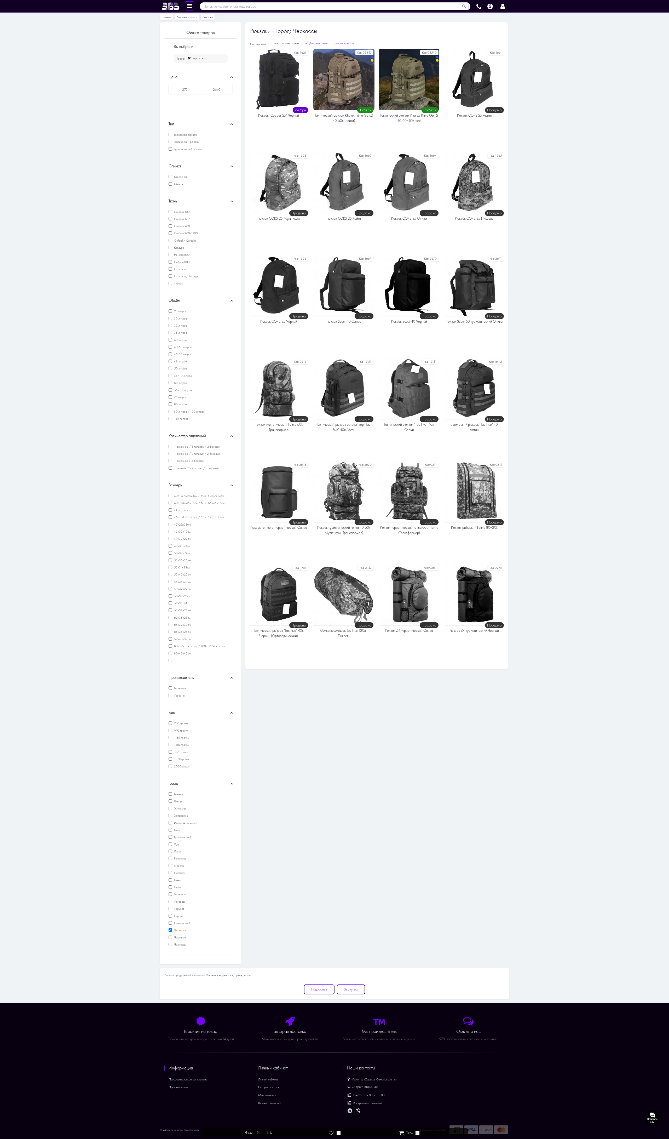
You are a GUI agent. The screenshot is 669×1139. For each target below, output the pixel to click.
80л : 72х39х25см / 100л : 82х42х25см (199, 646)
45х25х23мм (182, 524)
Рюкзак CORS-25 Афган (474, 115)
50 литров (180, 368)
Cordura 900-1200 (185, 233)
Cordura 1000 (182, 212)
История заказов (268, 1087)
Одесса (178, 866)
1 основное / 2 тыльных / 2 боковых (196, 453)
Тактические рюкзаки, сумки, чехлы (228, 975)
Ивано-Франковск (185, 823)
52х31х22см (181, 567)
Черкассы (197, 58)
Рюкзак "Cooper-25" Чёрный (278, 115)
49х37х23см (181, 546)
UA (269, 1133)
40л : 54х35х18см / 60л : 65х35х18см (198, 503)
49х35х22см (182, 538)
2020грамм (181, 766)
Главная (166, 17)
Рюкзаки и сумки (186, 17)
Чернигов (179, 937)
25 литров (180, 311)
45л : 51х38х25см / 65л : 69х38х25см (198, 517)
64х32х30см (182, 625)
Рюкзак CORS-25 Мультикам (279, 218)
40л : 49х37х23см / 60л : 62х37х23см (198, 496)
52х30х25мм (182, 560)
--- (175, 660)
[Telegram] (350, 1111)
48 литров (180, 361)
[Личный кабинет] (502, 6)
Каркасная (180, 177)
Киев (176, 830)
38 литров (180, 332)
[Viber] (358, 1111)
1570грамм (180, 752)
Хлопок (178, 283)
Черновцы (179, 944)
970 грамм (180, 730)
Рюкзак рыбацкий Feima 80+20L (474, 527)
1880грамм (181, 759)
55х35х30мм (182, 582)
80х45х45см (182, 653)
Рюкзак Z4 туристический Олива (409, 630)
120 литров (180, 418)
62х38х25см (182, 617)
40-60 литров (182, 347)
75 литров (180, 397)
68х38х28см (182, 632)
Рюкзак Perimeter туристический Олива (278, 527)
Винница (178, 794)
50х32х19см (181, 553)
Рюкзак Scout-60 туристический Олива (474, 321)
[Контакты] (479, 6)
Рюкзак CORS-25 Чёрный (278, 321)
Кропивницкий (182, 837)
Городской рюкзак (185, 134)
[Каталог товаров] (189, 6)
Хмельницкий (181, 923)
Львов (177, 851)
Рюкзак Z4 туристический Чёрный (474, 630)
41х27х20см (182, 510)
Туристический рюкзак (187, 149)
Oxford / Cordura (184, 240)
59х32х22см (182, 589)
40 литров (180, 340)
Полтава (178, 873)
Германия (179, 688)
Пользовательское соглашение (188, 1079)
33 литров (180, 325)
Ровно (177, 880)
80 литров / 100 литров (189, 411)
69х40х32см (182, 639)
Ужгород (178, 901)
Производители (178, 1087)
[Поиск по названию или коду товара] (464, 6)
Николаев (179, 858)
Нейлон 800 (181, 262)
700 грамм (180, 723)
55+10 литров (182, 376)
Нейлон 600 (181, 255)
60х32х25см (182, 596)
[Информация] (490, 6)
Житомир (179, 808)
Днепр (177, 801)
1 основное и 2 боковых (188, 461)
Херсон (178, 916)
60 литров (180, 383)
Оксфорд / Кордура (186, 276)
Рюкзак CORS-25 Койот (344, 218)
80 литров (180, 404)
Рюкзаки (208, 17)
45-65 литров (182, 354)
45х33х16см (182, 531)
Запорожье (180, 815)
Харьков (178, 908)
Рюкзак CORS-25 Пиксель (474, 218)
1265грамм (181, 745)
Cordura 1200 (182, 219)
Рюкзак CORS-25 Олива (409, 218)
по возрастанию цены (286, 43)
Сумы (177, 887)
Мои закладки (267, 1095)
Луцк (176, 844)
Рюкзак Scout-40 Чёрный (409, 321)
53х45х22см (182, 574)
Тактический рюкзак (186, 142)
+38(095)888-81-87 (365, 1087)
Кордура (178, 247)
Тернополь (180, 894)
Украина (178, 695)
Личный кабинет (268, 1079)
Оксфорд (179, 269)
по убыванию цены (316, 43)
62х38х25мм (182, 610)
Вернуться (351, 989)
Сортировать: (258, 44)
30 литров (180, 318)
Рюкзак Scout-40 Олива (344, 321)
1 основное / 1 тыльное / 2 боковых (196, 446)
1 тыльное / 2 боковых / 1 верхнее (196, 468)
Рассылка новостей (269, 1103)
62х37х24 (180, 603)
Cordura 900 (181, 226)
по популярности (344, 43)
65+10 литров (182, 390)
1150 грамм (181, 737)
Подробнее (319, 989)
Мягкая (178, 184)
